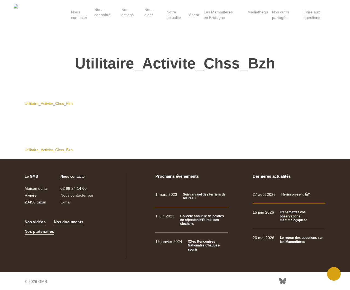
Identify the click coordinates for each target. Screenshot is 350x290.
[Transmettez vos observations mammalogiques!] (289, 216)
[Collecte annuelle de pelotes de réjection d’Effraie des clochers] (191, 220)
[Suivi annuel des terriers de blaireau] (191, 196)
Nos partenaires (39, 231)
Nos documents (68, 222)
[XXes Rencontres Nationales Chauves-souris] (191, 245)
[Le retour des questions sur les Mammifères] (289, 240)
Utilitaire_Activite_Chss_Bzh (49, 103)
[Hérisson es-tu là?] (289, 194)
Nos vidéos (35, 222)
